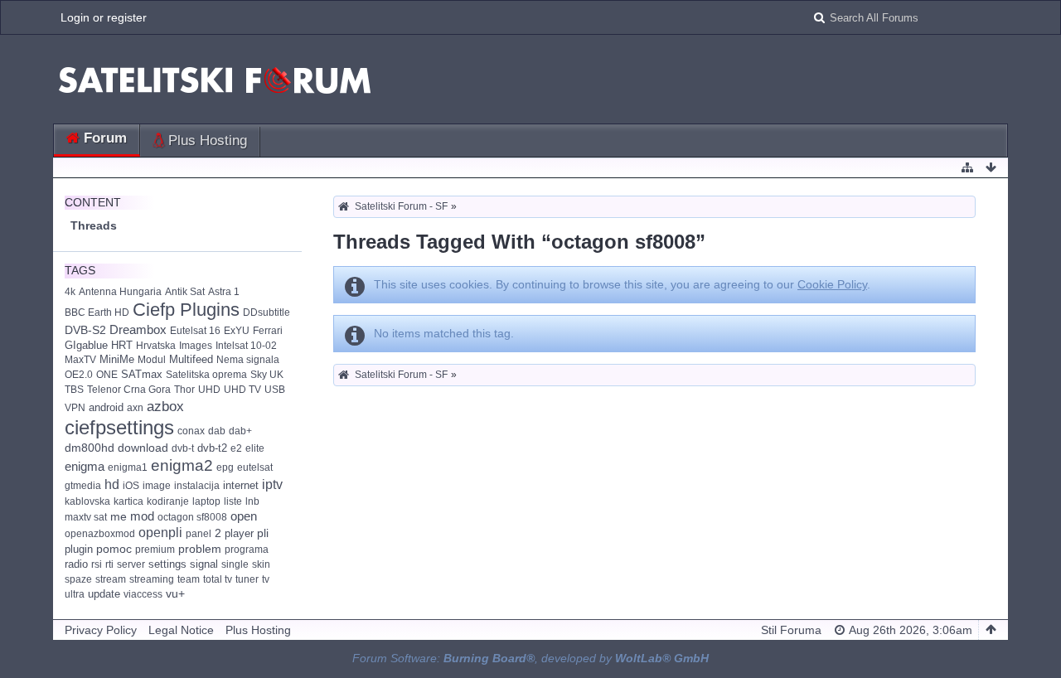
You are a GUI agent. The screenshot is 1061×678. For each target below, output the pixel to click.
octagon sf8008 (192, 517)
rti (109, 564)
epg (225, 467)
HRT (122, 345)
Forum (105, 138)
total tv (217, 579)
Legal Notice (181, 630)
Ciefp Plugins (186, 310)
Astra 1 (224, 292)
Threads (93, 225)
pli (263, 533)
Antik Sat (185, 292)
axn (135, 408)
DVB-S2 (85, 330)
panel (198, 534)
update (104, 594)
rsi (96, 564)
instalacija (197, 486)
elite (254, 448)
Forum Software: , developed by (530, 658)
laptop (206, 501)
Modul (152, 360)
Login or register (104, 17)
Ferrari (268, 331)
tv (265, 579)
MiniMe (116, 359)
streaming (151, 579)
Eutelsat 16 (195, 331)
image (157, 486)
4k (70, 292)
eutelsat (255, 467)
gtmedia (83, 486)
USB (274, 389)
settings (167, 564)
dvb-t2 (212, 448)
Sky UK (266, 374)
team (188, 579)
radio (76, 564)
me (118, 517)
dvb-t (183, 448)
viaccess (143, 594)
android (106, 407)
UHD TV (242, 389)
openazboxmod (100, 534)
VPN (75, 408)
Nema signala (247, 360)
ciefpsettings (119, 427)
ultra (75, 594)
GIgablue (86, 345)
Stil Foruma (791, 630)
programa (247, 549)
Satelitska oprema (206, 374)
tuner (247, 579)
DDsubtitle (266, 312)
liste (233, 501)
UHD (209, 389)
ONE (107, 374)
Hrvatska (156, 345)
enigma (84, 466)
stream (110, 579)
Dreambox (138, 330)
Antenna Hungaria (120, 292)
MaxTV (80, 360)
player (239, 533)
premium (155, 549)
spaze (78, 579)
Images (195, 345)
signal (204, 564)
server (131, 564)
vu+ (175, 594)
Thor (184, 389)
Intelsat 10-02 (246, 345)
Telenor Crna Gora (129, 389)
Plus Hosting (207, 140)
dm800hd (89, 448)
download (143, 448)
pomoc (114, 548)
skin (261, 564)
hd (111, 484)
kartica (128, 501)
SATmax (141, 374)
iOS (131, 486)
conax (191, 431)
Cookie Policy (832, 284)
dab (216, 431)
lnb (252, 501)
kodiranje (168, 501)
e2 (236, 448)
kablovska (87, 501)
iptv (272, 484)
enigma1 (128, 467)
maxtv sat (86, 517)
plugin (79, 549)
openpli (160, 532)
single (235, 564)
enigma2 (182, 465)
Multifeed (191, 359)
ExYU (237, 331)
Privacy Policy (101, 630)
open (243, 516)
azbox (165, 406)
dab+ (240, 431)
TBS (74, 389)
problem (199, 549)
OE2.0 (79, 374)
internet (241, 485)
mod (142, 516)
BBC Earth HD (97, 312)
